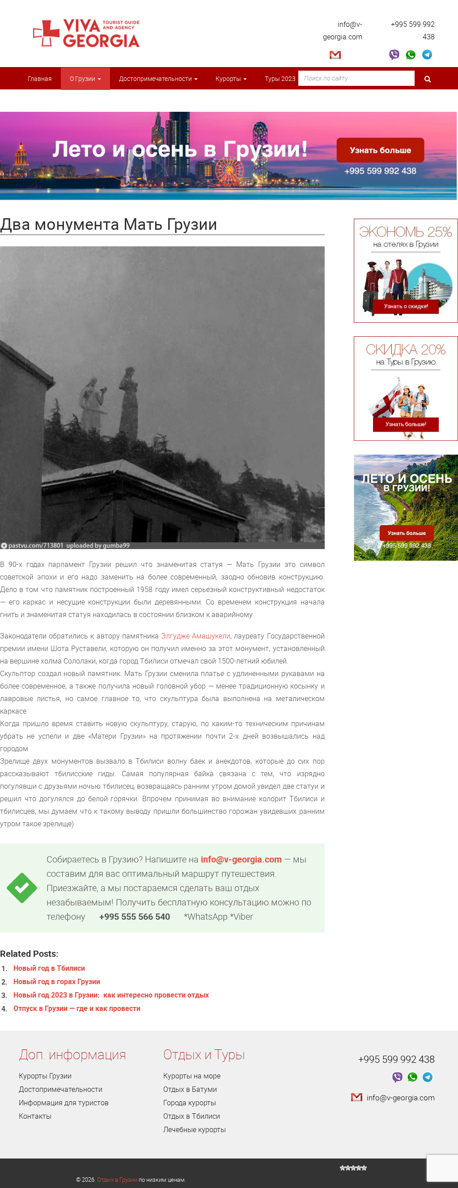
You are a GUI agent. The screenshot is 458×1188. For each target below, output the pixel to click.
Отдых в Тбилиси (191, 1116)
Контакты (35, 1116)
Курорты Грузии (45, 1076)
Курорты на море (192, 1076)
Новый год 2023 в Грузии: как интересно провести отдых (111, 995)
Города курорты (189, 1103)
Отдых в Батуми (190, 1089)
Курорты (229, 78)
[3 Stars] (353, 1168)
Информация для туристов (64, 1103)
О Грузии (83, 78)
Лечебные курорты (194, 1129)
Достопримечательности (156, 78)
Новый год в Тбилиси (49, 968)
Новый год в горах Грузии (56, 981)
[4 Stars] (358, 1168)
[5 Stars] (364, 1168)
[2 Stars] (348, 1168)
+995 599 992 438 (396, 1059)
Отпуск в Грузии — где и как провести (76, 1008)
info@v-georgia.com (241, 859)
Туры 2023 (281, 78)
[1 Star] (342, 1168)
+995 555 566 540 (134, 916)
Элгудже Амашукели (195, 636)
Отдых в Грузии (117, 1179)
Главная (40, 78)
